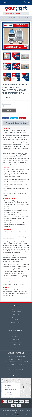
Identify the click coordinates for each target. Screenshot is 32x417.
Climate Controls (16, 311)
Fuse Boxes (16, 314)
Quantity (4, 103)
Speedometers (16, 317)
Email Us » (8, 392)
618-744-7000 (9, 395)
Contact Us (16, 334)
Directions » (8, 385)
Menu (5, 2)
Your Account (16, 337)
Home (3, 18)
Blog (16, 347)
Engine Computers (16, 309)
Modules (16, 319)
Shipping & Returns (16, 342)
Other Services (16, 325)
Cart (29, 2)
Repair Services (16, 322)
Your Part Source (18, 410)
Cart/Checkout (16, 339)
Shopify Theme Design (10, 415)
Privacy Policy (16, 344)
